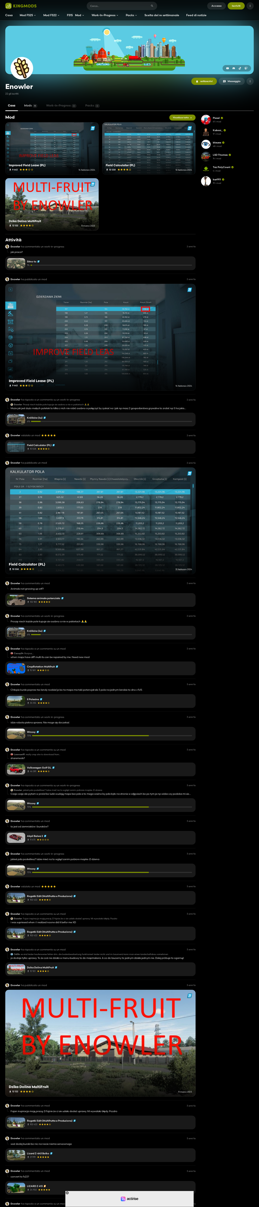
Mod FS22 (50, 15)
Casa (9, 15)
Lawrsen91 (19, 754)
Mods (30, 105)
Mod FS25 (26, 15)
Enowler (15, 246)
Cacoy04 (18, 653)
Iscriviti (236, 5)
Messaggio (234, 81)
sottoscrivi (206, 81)
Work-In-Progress (103, 15)
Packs (130, 15)
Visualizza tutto (181, 117)
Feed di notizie (196, 15)
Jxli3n (17, 954)
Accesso (216, 5)
